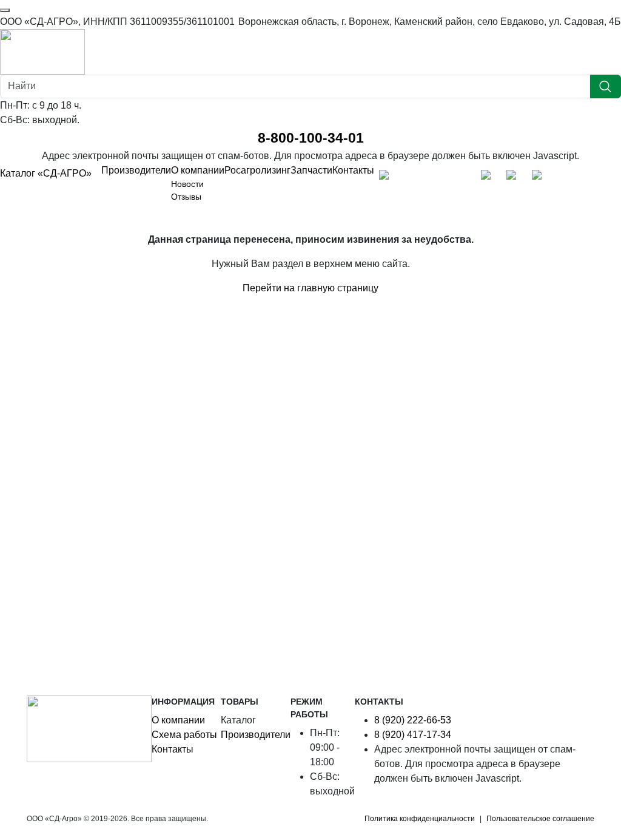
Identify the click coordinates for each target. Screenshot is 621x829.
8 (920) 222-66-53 (412, 720)
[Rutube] (463, 177)
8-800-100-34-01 (311, 138)
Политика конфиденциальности (419, 818)
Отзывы (186, 196)
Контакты (353, 170)
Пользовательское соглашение (540, 818)
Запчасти (311, 170)
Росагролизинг (257, 170)
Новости (187, 184)
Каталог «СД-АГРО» (46, 173)
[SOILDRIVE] (539, 177)
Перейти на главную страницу (310, 288)
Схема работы (184, 734)
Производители (136, 170)
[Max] (387, 177)
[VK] (438, 177)
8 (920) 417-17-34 (412, 734)
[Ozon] (489, 177)
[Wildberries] (514, 177)
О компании (197, 170)
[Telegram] (412, 177)
